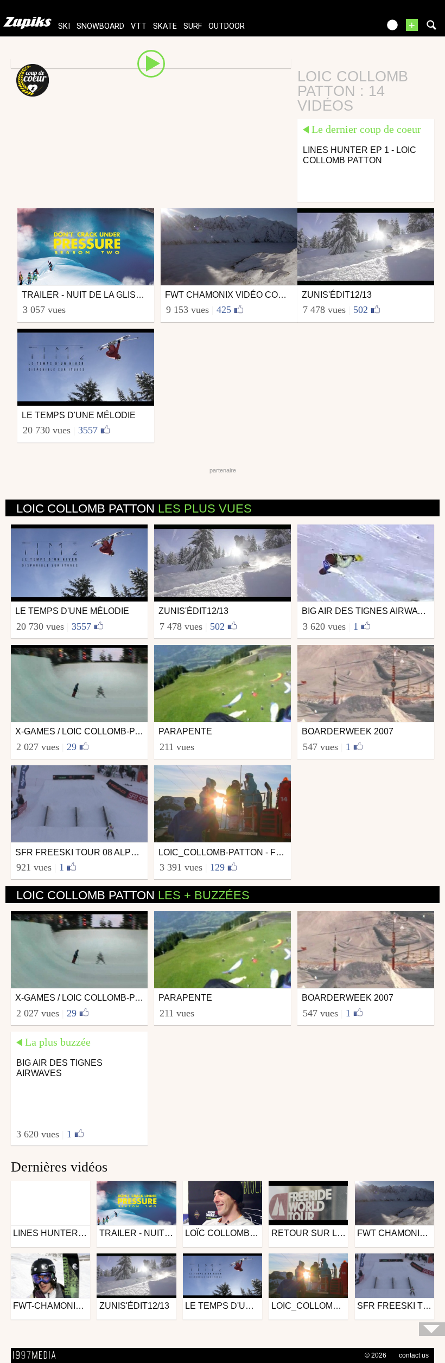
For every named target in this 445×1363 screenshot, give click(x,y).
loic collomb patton (134, 508)
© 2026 (375, 1355)
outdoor (226, 26)
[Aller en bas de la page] (432, 1329)
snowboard (100, 26)
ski (64, 26)
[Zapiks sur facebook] (348, 28)
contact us (414, 1355)
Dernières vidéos (59, 1167)
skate (165, 26)
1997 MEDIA (37, 1355)
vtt (139, 26)
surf (192, 26)
